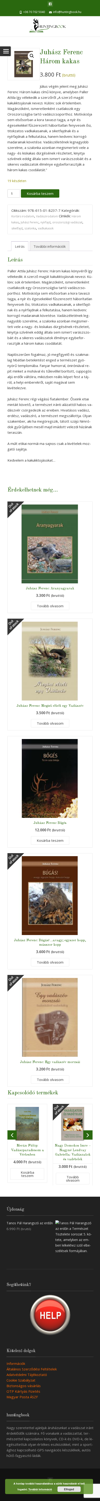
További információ (40, 1489)
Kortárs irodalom (22, 216)
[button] (32, 56)
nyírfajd (45, 222)
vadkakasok (45, 228)
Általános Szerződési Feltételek (32, 1369)
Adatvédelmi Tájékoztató (27, 1374)
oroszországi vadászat (67, 222)
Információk (16, 1363)
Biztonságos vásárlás (24, 1385)
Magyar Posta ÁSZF (22, 1397)
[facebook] (50, 4)
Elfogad (69, 1489)
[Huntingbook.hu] (49, 26)
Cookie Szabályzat (21, 1380)
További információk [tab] (49, 246)
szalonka (30, 228)
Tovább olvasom (50, 606)
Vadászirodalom (47, 216)
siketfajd (17, 228)
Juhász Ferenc (30, 222)
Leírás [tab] (20, 246)
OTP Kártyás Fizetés (23, 1391)
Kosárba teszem (40, 193)
